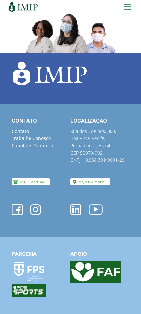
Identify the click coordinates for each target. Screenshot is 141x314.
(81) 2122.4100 (32, 181)
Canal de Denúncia (32, 145)
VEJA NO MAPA (91, 181)
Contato (20, 131)
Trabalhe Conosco (31, 138)
